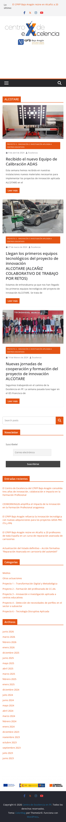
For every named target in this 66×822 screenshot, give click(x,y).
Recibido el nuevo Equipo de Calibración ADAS (31, 161)
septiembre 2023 (12, 747)
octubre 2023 (10, 742)
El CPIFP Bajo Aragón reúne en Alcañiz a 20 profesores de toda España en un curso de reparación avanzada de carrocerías (33, 536)
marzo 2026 (9, 636)
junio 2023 (8, 758)
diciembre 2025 (11, 652)
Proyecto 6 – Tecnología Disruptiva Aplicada (26, 611)
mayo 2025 (8, 663)
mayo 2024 (8, 705)
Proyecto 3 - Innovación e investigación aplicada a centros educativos (29, 145)
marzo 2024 (9, 716)
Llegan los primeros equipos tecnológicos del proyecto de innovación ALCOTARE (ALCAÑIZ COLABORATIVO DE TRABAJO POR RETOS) (32, 266)
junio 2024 (8, 700)
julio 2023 (8, 752)
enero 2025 (9, 684)
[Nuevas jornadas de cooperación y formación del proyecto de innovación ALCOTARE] (33, 327)
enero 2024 (9, 726)
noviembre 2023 (11, 737)
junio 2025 (8, 657)
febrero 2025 (9, 679)
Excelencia (33, 152)
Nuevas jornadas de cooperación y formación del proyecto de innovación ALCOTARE (32, 371)
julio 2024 (8, 694)
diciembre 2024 (11, 689)
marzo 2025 (9, 673)
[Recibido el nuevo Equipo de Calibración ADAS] (33, 122)
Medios (6, 573)
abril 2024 (8, 710)
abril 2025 (8, 668)
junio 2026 (8, 631)
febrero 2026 (9, 642)
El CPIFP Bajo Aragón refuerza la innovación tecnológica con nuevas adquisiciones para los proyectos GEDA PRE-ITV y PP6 (33, 520)
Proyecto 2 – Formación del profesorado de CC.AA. (29, 588)
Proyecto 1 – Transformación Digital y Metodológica (30, 583)
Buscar (59, 420)
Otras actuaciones (12, 578)
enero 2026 (9, 647)
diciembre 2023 (11, 731)
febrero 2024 (9, 721)
